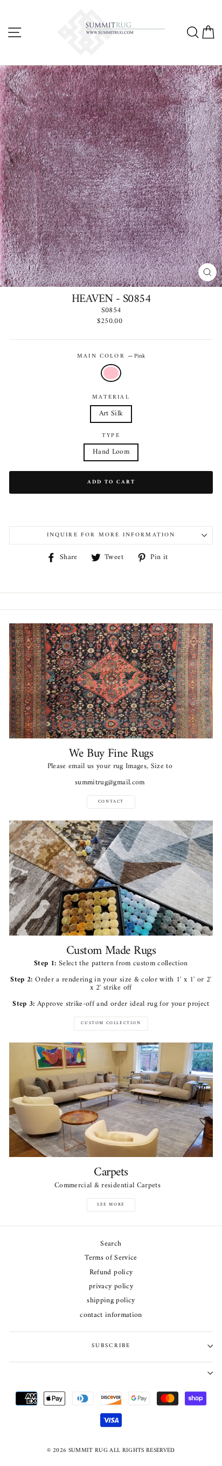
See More (111, 1204)
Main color (111, 356)
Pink (111, 373)
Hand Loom (111, 452)
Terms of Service (111, 1258)
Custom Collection (111, 1023)
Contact (111, 801)
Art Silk (111, 413)
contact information (111, 1315)
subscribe (111, 1346)
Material (110, 397)
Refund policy (111, 1273)
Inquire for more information (111, 535)
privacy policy (111, 1287)
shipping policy (111, 1301)
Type (111, 436)
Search (110, 1244)
